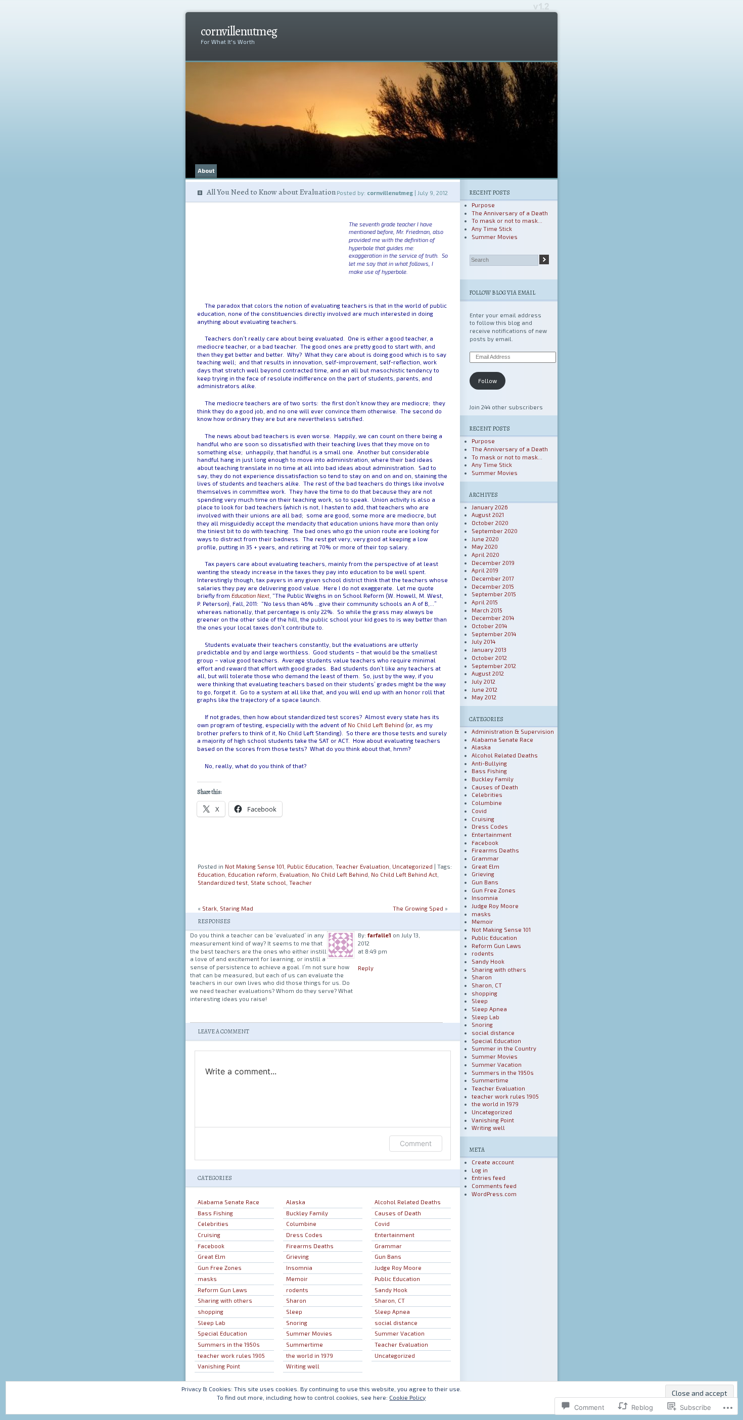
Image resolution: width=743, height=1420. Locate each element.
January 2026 (490, 507)
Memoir (297, 1278)
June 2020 (485, 539)
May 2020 (485, 546)
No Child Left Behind (376, 725)
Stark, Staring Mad (227, 908)
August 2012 (488, 673)
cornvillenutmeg (239, 31)
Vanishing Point (219, 1366)
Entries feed (488, 1177)
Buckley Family (307, 1213)
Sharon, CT (390, 1300)
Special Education (222, 1333)
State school (268, 882)
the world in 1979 (309, 1355)
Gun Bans (388, 1256)
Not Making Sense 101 (254, 866)
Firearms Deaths (310, 1246)
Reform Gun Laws (222, 1290)
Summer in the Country (504, 1048)
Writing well (302, 1366)
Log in (480, 1170)
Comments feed (494, 1185)
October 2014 (489, 626)
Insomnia (299, 1267)
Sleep (294, 1311)
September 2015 (494, 594)
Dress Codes (304, 1235)
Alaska (295, 1202)
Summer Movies (309, 1333)
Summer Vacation (400, 1333)
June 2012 (484, 689)
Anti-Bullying (489, 763)
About (206, 170)
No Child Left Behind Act (404, 874)
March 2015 (487, 610)
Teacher (300, 882)
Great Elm (211, 1256)
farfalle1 (379, 935)
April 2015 (485, 602)
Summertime (304, 1344)
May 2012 (484, 697)
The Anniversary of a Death (510, 213)
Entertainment (394, 1235)
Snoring (296, 1322)
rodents (297, 1290)
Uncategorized (412, 866)
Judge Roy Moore (398, 1267)
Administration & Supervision (513, 731)
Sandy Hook (391, 1290)
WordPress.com (494, 1194)
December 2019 (493, 562)
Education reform (252, 874)
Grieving (297, 1256)
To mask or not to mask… (507, 220)
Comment (416, 1143)
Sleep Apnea (392, 1311)
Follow (487, 380)
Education (211, 874)
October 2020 (490, 522)
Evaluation (294, 874)
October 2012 (489, 657)
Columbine (301, 1223)
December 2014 (493, 617)
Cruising (209, 1235)
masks (207, 1278)
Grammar (388, 1246)
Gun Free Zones (220, 1267)
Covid (382, 1223)
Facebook (211, 1246)
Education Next (250, 595)
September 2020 (495, 531)
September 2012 (494, 665)
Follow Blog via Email (502, 293)
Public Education (310, 866)
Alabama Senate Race (228, 1202)
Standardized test (223, 882)
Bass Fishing (215, 1213)
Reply (366, 968)
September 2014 (494, 634)
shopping (210, 1311)
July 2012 (483, 681)
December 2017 (493, 578)
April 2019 (485, 570)
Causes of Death (398, 1213)
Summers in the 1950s (229, 1344)
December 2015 (493, 586)
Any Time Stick (492, 228)
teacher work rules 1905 (231, 1355)
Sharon (296, 1300)
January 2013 (489, 649)
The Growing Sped (418, 908)
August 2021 (488, 514)
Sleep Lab (211, 1322)
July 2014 (483, 641)
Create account (493, 1162)
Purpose (483, 205)
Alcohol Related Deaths (408, 1202)
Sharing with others (225, 1300)
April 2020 (485, 554)
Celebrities (213, 1223)
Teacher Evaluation (362, 866)
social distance (396, 1322)
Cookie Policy (407, 1397)
